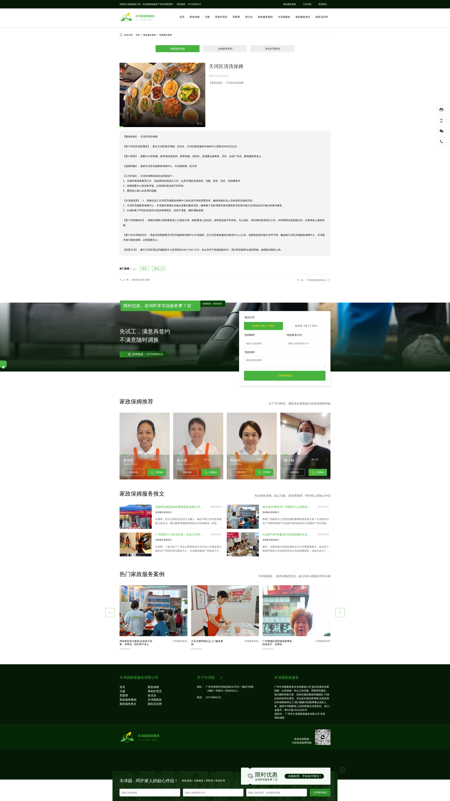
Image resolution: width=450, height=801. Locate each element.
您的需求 (249, 373)
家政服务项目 (289, 4)
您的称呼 (249, 356)
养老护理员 (221, 16)
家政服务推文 (302, 16)
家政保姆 (195, 16)
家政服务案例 (265, 16)
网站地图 (279, 739)
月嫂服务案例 (225, 48)
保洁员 (249, 16)
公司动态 (307, 4)
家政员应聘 (322, 16)
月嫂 (207, 16)
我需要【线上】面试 (263, 347)
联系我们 (323, 4)
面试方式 (249, 338)
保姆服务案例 (165, 35)
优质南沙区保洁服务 (140, 301)
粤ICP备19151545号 (295, 731)
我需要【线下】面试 (306, 347)
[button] (110, 634)
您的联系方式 (294, 356)
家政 (144, 290)
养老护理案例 (272, 48)
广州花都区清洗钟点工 (317, 301)
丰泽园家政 (284, 16)
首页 (181, 16)
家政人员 (159, 290)
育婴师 (236, 16)
